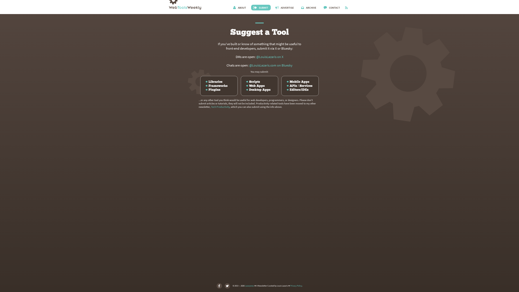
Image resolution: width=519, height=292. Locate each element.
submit (263, 7)
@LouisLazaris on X (269, 57)
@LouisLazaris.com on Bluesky (270, 65)
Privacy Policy (296, 285)
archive (311, 7)
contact (334, 7)
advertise (287, 7)
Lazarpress (249, 285)
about (242, 7)
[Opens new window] (346, 8)
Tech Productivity (220, 106)
